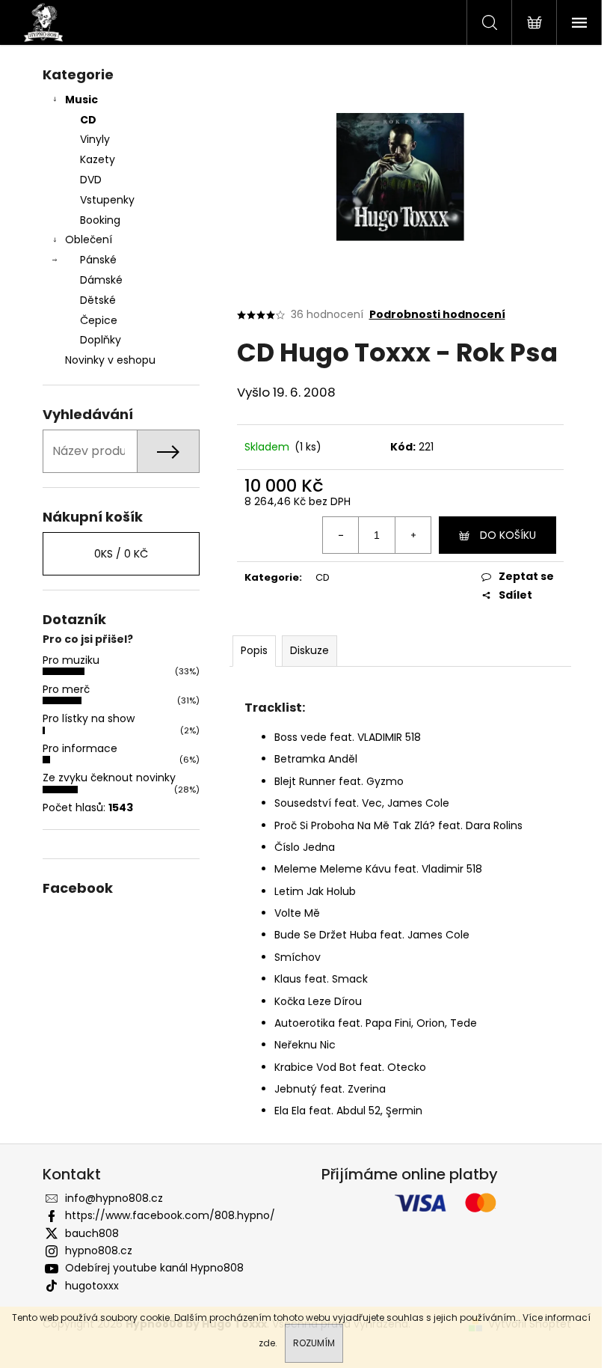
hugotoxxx (92, 1285)
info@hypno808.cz (114, 1198)
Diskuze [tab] (309, 650)
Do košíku (508, 535)
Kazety (97, 159)
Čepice (98, 320)
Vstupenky (107, 199)
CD (88, 119)
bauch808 (92, 1233)
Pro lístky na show (89, 718)
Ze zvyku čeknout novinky (109, 777)
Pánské (98, 259)
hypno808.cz (98, 1250)
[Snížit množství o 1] (341, 535)
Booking (100, 220)
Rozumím (314, 1343)
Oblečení (88, 239)
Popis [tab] (254, 650)
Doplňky (100, 339)
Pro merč (66, 689)
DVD (91, 179)
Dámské (101, 279)
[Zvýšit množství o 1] (413, 535)
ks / (121, 553)
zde (267, 1343)
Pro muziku (71, 660)
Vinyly (95, 139)
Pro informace (80, 748)
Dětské (98, 300)
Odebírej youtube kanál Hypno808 (154, 1267)
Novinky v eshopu (110, 359)
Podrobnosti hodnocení (437, 315)
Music (81, 99)
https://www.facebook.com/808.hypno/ (170, 1215)
